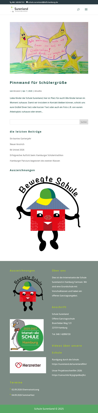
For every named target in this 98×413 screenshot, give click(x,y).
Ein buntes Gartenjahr (20, 138)
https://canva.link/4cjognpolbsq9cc (69, 375)
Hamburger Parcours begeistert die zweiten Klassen (35, 160)
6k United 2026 (17, 149)
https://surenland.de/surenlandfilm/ (69, 364)
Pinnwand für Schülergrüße (38, 82)
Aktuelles (38, 91)
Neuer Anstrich (17, 144)
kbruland (16, 91)
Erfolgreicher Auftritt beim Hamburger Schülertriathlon (36, 155)
